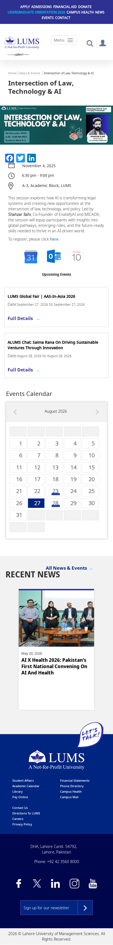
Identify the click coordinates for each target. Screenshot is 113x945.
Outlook (77, 256)
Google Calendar (30, 256)
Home (12, 73)
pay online (20, 797)
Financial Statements (74, 780)
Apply (25, 6)
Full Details (20, 318)
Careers (17, 819)
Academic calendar (25, 786)
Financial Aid (65, 6)
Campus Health (80, 12)
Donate (85, 6)
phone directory (72, 786)
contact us (20, 808)
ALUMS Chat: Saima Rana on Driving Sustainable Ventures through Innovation (53, 345)
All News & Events (66, 568)
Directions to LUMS (26, 813)
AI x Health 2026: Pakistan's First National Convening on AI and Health (54, 666)
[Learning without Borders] (18, 54)
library (17, 791)
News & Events (29, 73)
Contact (62, 17)
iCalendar (54, 256)
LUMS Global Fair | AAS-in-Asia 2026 (41, 296)
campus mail (69, 797)
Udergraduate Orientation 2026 (36, 12)
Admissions (41, 6)
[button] (90, 43)
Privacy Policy (22, 824)
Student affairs (23, 780)
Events (48, 17)
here (54, 239)
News (99, 12)
